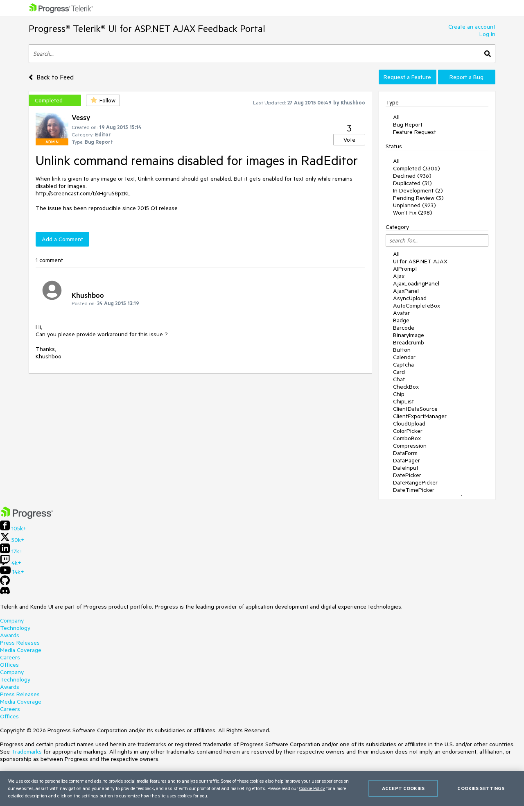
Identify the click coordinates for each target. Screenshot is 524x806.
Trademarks (26, 751)
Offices (9, 664)
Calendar (404, 357)
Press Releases (20, 642)
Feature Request (414, 132)
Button (402, 349)
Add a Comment (62, 239)
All (396, 117)
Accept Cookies (403, 788)
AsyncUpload (410, 298)
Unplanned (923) (414, 205)
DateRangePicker (415, 482)
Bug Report (407, 124)
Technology (15, 628)
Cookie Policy (312, 788)
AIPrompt (405, 268)
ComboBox (407, 438)
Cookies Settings (480, 788)
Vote (349, 139)
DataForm (405, 453)
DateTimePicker (413, 490)
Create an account (471, 26)
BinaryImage (408, 335)
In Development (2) (418, 190)
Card (399, 372)
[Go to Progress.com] (26, 517)
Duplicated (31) (412, 183)
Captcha (403, 364)
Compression (410, 445)
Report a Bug (466, 77)
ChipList (403, 401)
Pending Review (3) (418, 198)
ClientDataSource (415, 408)
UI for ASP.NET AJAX (420, 261)
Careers (10, 657)
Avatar (401, 313)
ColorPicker (407, 431)
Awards (9, 635)
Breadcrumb (408, 342)
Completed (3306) (416, 168)
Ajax (398, 276)
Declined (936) (412, 175)
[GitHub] (5, 583)
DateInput (405, 467)
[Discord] (5, 592)
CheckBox (406, 386)
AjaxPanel (406, 290)
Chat (399, 379)
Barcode (403, 327)
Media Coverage (20, 650)
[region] (262, 788)
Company (12, 620)
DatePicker (407, 475)
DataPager (406, 460)
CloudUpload (409, 423)
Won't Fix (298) (412, 212)
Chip (398, 394)
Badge (401, 320)
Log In (487, 34)
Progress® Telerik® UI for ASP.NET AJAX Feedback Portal (147, 28)
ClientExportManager (420, 416)
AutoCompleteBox (416, 305)
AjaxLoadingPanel (416, 283)
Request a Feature (407, 77)
